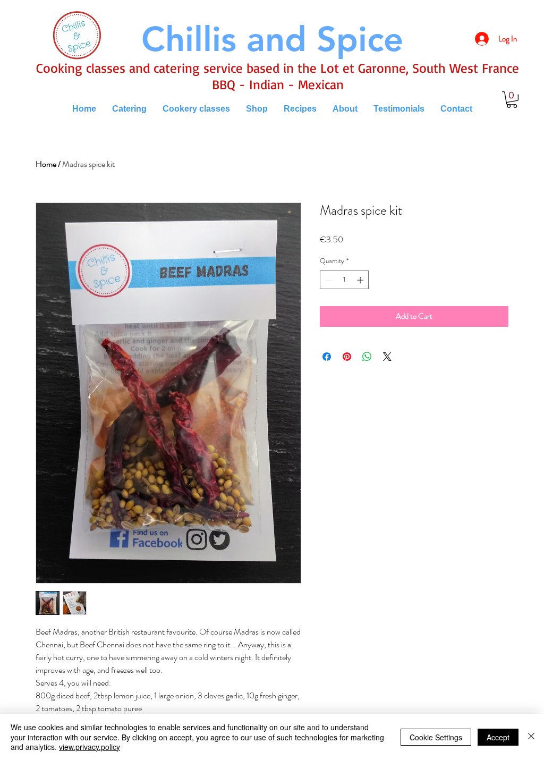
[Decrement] (327, 280)
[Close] (531, 736)
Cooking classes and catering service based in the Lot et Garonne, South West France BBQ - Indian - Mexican (277, 76)
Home (46, 164)
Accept (498, 737)
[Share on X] (387, 356)
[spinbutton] (344, 280)
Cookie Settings (436, 737)
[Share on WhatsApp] (367, 356)
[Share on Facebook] (326, 356)
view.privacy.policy (89, 746)
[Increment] (361, 280)
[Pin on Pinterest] (347, 356)
